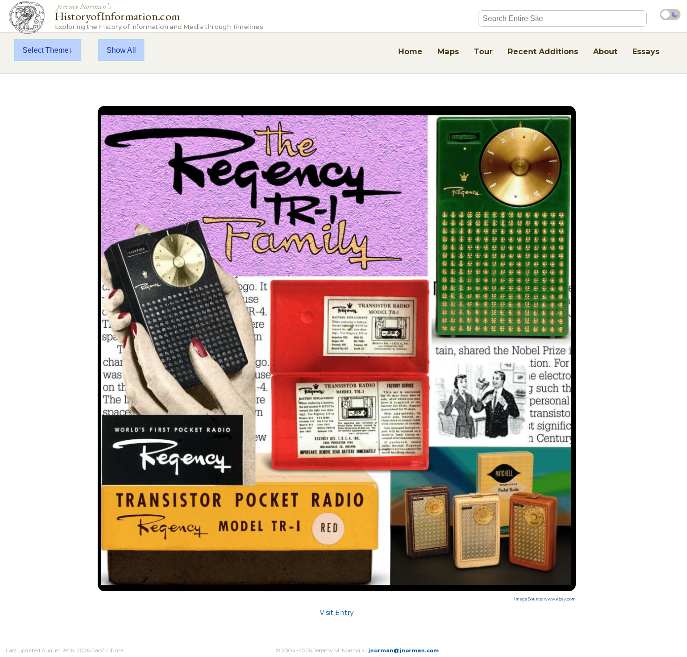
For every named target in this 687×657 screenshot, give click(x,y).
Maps (448, 51)
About (605, 51)
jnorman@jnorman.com (403, 650)
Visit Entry (337, 612)
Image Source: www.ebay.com (545, 599)
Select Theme (45, 50)
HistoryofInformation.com (159, 15)
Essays (645, 51)
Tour (483, 51)
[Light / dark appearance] (670, 14)
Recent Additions (543, 51)
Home (410, 51)
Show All (121, 50)
